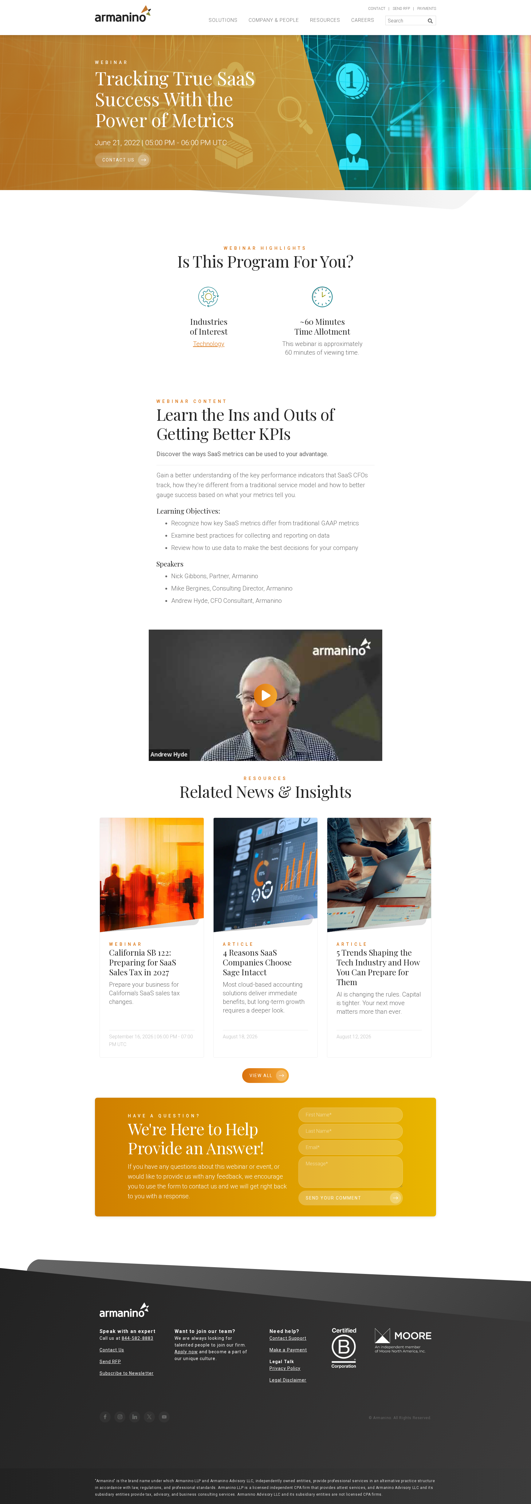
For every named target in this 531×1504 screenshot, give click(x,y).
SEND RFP (401, 8)
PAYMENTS (426, 8)
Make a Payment (288, 1349)
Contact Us (118, 159)
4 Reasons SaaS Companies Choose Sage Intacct (257, 962)
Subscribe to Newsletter (127, 1373)
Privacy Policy (285, 1368)
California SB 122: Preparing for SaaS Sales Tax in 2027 (142, 962)
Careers (362, 20)
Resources (325, 20)
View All (261, 1075)
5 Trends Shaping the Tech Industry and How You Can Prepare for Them (378, 967)
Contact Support (287, 1338)
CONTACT (376, 8)
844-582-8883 (137, 1338)
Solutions (223, 20)
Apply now (186, 1351)
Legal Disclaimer (287, 1380)
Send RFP (110, 1361)
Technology (208, 344)
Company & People (274, 20)
